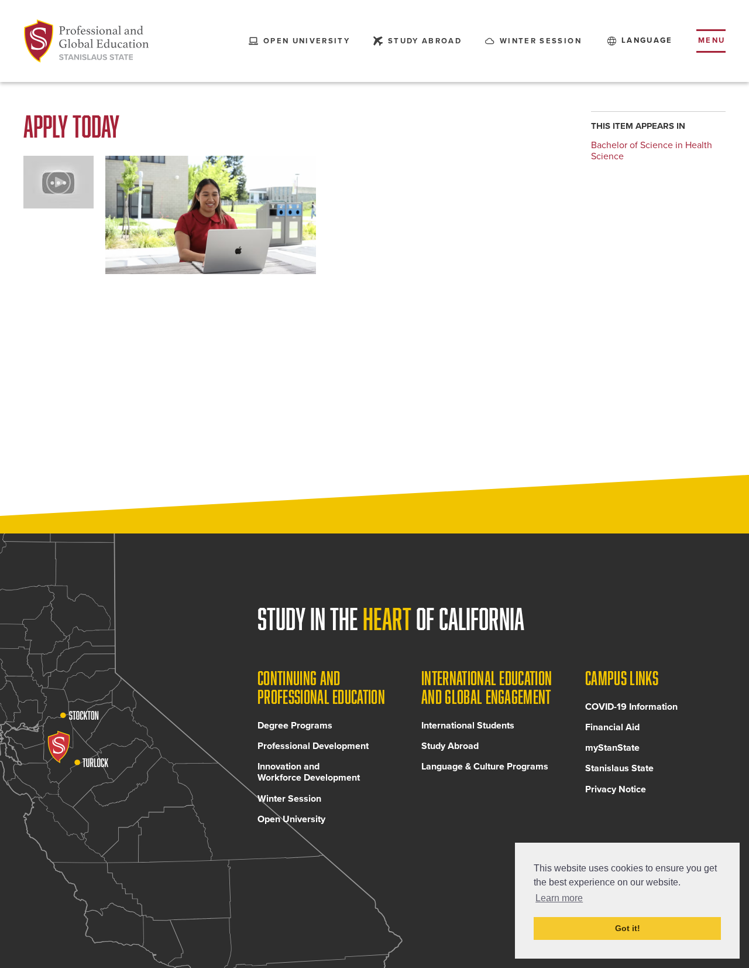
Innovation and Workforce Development (308, 772)
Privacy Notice (615, 789)
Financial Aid (612, 727)
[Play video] (58, 182)
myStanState (612, 748)
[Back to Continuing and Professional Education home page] (86, 41)
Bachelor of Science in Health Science (651, 150)
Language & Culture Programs (484, 766)
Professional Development (313, 746)
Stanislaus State (619, 768)
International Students (467, 725)
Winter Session (289, 799)
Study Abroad (450, 746)
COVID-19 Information (631, 707)
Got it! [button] (627, 928)
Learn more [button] (559, 898)
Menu (712, 40)
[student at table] (210, 215)
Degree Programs (294, 725)
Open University (291, 819)
